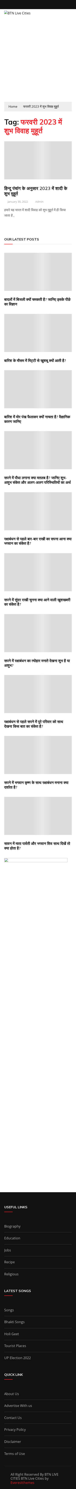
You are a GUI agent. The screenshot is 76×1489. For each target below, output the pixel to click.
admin (39, 201)
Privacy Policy (15, 1429)
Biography (12, 1226)
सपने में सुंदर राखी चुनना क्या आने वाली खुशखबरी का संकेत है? (37, 602)
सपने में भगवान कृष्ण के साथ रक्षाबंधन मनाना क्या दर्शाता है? (36, 785)
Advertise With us (18, 1405)
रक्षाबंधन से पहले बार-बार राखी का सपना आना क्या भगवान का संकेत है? (38, 541)
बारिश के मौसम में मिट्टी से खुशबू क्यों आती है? (35, 360)
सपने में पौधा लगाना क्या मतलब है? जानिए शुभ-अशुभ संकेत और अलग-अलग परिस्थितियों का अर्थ (37, 480)
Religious (11, 1274)
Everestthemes (22, 1482)
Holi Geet (11, 1334)
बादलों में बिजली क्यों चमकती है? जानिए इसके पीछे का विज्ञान (37, 302)
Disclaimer (12, 1441)
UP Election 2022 (17, 1358)
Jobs (7, 1250)
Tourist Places (15, 1345)
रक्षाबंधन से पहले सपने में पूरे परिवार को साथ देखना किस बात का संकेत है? (33, 724)
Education (12, 1238)
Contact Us (13, 1417)
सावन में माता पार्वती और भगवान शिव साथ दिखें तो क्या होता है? (37, 846)
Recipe (9, 1262)
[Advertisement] (38, 61)
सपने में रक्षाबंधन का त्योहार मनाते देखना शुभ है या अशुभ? (37, 663)
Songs (9, 1310)
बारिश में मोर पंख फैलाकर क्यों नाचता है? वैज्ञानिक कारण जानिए (37, 419)
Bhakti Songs (14, 1322)
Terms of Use (14, 1453)
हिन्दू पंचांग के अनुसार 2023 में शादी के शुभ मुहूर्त (35, 191)
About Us (11, 1393)
